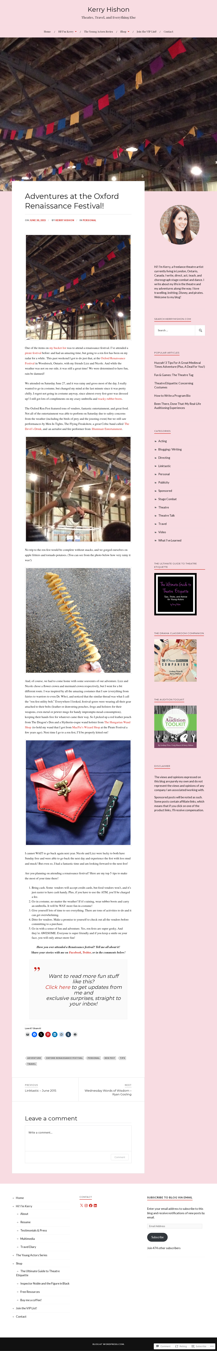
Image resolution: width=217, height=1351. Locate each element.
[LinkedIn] (95, 1206)
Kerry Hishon (109, 9)
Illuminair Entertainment (107, 429)
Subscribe (157, 1237)
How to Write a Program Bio (172, 395)
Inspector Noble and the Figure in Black (45, 1283)
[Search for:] (179, 330)
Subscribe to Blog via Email (170, 1197)
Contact (168, 31)
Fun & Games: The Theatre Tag (173, 375)
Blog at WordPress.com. (109, 1344)
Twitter (87, 952)
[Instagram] (86, 1206)
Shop (123, 31)
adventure (34, 1058)
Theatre (163, 507)
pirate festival (33, 353)
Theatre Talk (166, 515)
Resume (25, 1222)
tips (122, 1058)
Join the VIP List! (146, 31)
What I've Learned (169, 540)
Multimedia (27, 1238)
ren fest (110, 1058)
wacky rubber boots (110, 399)
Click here (57, 987)
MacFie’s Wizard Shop (86, 727)
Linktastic (164, 466)
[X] (82, 1206)
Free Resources (30, 1292)
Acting (162, 441)
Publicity (163, 482)
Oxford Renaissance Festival (64, 1058)
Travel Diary (28, 1247)
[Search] (200, 330)
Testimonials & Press (33, 1230)
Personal (89, 220)
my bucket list (57, 348)
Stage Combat (167, 499)
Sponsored (165, 490)
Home (47, 31)
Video (162, 532)
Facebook (75, 952)
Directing (164, 457)
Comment (119, 1157)
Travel (31, 1064)
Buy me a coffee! (31, 1300)
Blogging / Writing (170, 449)
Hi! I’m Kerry (66, 31)
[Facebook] (91, 1206)
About (24, 1214)
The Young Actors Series (98, 31)
